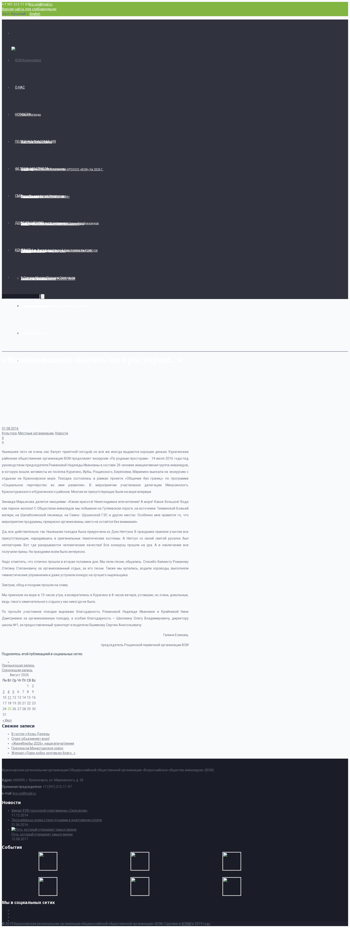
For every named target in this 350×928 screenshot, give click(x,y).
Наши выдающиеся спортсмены (43, 196)
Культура (9, 433)
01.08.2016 (10, 428)
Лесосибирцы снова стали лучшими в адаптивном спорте (56, 820)
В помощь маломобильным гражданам (48, 277)
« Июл (7, 720)
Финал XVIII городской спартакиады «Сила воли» (49, 810)
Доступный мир (29, 223)
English (35, 13)
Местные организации (36, 433)
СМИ (18, 196)
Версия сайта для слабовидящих (29, 9)
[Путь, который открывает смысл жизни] (43, 829)
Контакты (24, 250)
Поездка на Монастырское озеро (37, 748)
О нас (20, 87)
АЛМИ (186, 924)
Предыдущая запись (18, 665)
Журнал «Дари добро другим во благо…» (43, 753)
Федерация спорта (32, 169)
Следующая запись (17, 670)
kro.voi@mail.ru (40, 4)
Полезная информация (35, 141)
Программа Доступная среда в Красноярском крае (56, 250)
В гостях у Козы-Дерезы (30, 734)
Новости (22, 114)
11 (9, 697)
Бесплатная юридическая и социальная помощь (55, 305)
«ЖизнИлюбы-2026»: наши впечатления (42, 743)
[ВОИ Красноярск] (26, 60)
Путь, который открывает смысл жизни (42, 834)
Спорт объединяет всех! (30, 739)
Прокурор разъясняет (35, 333)
